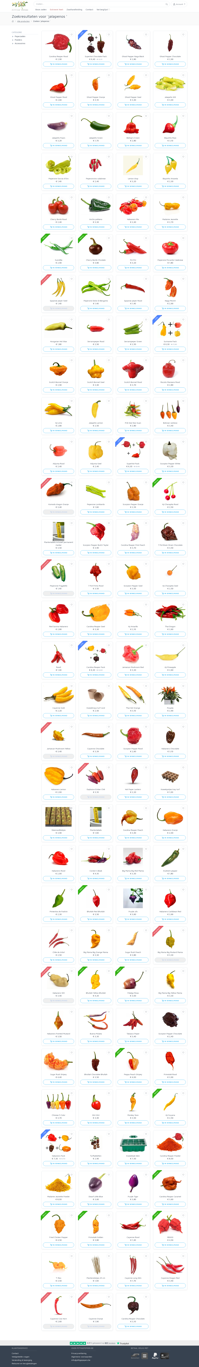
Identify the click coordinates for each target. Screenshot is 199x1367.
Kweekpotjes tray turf (170, 789)
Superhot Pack (133, 463)
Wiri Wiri (96, 1115)
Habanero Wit (59, 993)
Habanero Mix (133, 219)
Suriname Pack (170, 341)
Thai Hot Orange (133, 708)
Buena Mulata (96, 1033)
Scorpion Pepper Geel (133, 586)
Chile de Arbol (59, 952)
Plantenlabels (96, 830)
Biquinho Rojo (170, 138)
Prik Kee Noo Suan (133, 423)
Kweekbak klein (133, 1156)
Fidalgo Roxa (133, 993)
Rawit (58, 667)
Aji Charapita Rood (170, 504)
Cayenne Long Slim (133, 1278)
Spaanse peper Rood (133, 301)
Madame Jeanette (170, 219)
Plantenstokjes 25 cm (96, 1278)
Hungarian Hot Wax (58, 341)
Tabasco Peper (133, 1033)
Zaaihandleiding (74, 9)
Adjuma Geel (95, 463)
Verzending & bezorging (22, 1360)
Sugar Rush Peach (133, 952)
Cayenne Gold (59, 708)
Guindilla (58, 260)
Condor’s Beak (96, 871)
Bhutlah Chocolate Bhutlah (95, 1074)
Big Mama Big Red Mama (133, 871)
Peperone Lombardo (96, 504)
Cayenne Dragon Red (170, 1278)
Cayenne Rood (133, 1237)
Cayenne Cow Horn (58, 1318)
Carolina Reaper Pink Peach (133, 545)
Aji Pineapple (170, 667)
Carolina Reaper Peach (133, 830)
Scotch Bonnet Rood (133, 382)
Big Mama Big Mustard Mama (170, 952)
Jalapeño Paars (58, 138)
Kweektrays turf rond (96, 708)
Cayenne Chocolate (95, 748)
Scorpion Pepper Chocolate (170, 1033)
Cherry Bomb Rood (58, 219)
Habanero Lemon (58, 789)
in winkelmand (59, 64)
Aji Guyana (170, 1115)
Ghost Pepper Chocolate (170, 56)
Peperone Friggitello (58, 586)
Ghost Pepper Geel (133, 97)
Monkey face (133, 1115)
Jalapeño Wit (170, 97)
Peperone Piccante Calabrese (170, 260)
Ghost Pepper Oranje (96, 97)
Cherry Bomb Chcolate (96, 260)
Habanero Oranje (170, 830)
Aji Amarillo (133, 626)
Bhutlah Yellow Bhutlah (96, 993)
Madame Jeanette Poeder (58, 1196)
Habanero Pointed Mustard (58, 1033)
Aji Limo (58, 423)
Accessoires (20, 43)
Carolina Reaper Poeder (170, 1156)
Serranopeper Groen (133, 341)
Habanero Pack (58, 1156)
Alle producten (23, 21)
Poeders (18, 40)
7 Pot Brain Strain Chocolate (170, 545)
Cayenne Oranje (96, 1318)
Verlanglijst (102, 9)
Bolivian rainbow (170, 423)
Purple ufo (133, 911)
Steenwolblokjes (59, 830)
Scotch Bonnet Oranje (58, 382)
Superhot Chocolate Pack (96, 56)
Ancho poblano (95, 219)
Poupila (170, 708)
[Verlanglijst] (71, 34)
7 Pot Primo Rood (95, 586)
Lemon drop (133, 178)
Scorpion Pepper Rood (133, 748)
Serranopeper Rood (95, 341)
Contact (89, 9)
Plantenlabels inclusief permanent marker (58, 543)
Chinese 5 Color (58, 1115)
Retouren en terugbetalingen (24, 1363)
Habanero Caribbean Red (170, 911)
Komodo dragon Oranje (58, 504)
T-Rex (58, 1278)
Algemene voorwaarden (81, 1357)
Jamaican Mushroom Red (133, 667)
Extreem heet (56, 9)
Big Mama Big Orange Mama (96, 952)
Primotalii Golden (96, 1237)
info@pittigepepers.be (80, 1360)
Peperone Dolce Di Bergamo (96, 301)
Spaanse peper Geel (58, 301)
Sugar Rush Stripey (58, 1074)
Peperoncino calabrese (96, 178)
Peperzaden (20, 36)
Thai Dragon (170, 626)
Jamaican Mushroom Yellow (58, 748)
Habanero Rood (58, 871)
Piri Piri (133, 260)
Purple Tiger (133, 1196)
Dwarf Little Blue (96, 1196)
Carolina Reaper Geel (96, 626)
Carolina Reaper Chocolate (133, 1318)
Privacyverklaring (78, 1353)
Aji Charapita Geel (170, 586)
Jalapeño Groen (96, 138)
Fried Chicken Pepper (58, 1237)
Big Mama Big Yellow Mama (170, 993)
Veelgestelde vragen (20, 1357)
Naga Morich (170, 301)
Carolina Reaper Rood (58, 56)
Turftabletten (95, 1156)
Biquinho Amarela (170, 178)
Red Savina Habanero (58, 626)
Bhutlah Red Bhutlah (96, 911)
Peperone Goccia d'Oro (58, 178)
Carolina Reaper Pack (96, 667)
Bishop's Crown (133, 138)
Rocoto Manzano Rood (170, 382)
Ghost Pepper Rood (58, 97)
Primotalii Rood (170, 1074)
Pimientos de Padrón (59, 911)
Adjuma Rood (58, 463)
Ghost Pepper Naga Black (133, 56)
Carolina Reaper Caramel (170, 1196)
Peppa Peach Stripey (133, 1074)
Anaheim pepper (170, 871)
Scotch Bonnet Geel (95, 382)
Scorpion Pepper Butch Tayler (96, 545)
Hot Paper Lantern (133, 789)
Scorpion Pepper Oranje (133, 504)
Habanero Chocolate (170, 748)
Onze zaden (41, 9)
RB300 (170, 1237)
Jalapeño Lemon (96, 423)
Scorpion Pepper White (170, 463)
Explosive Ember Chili (96, 789)
